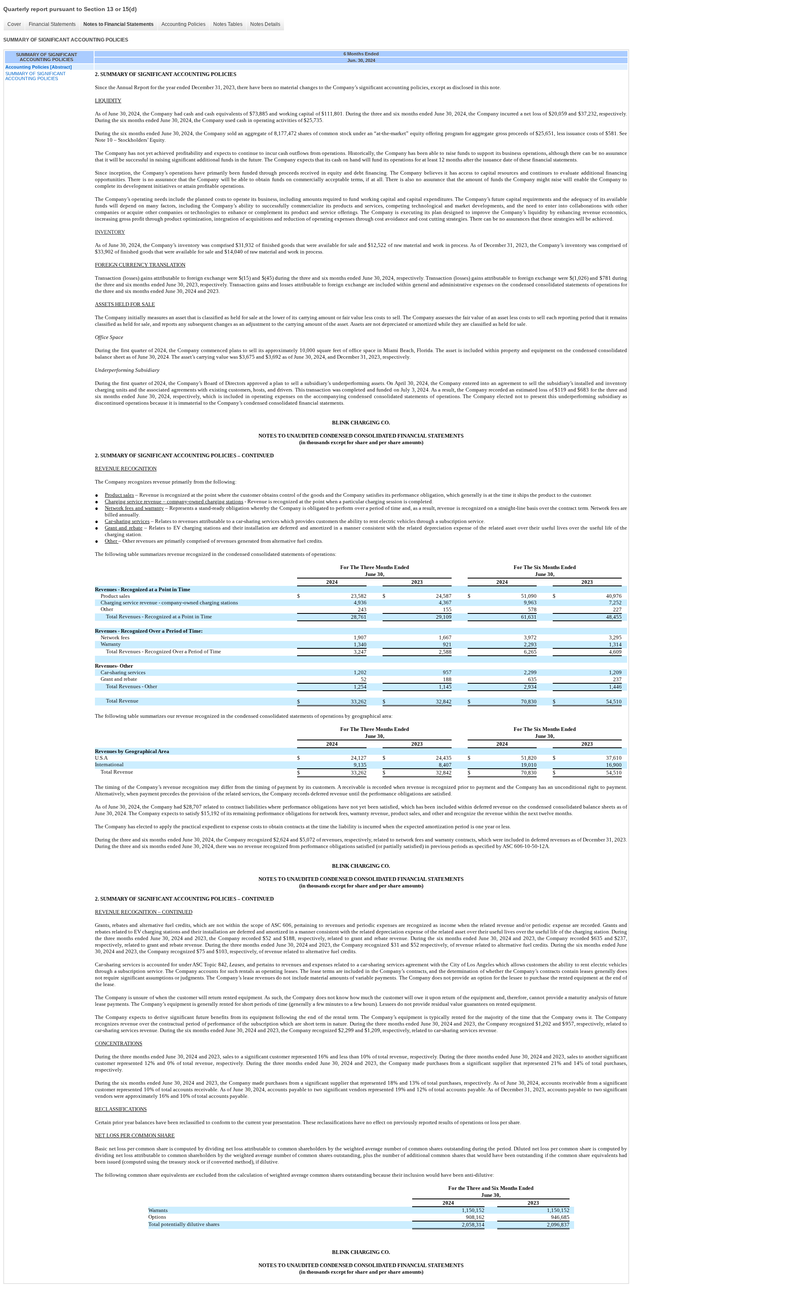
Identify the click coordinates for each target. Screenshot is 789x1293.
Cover (14, 24)
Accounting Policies (183, 24)
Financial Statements (52, 24)
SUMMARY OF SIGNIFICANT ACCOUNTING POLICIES (35, 76)
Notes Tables (227, 24)
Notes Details (265, 24)
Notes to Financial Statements (118, 24)
